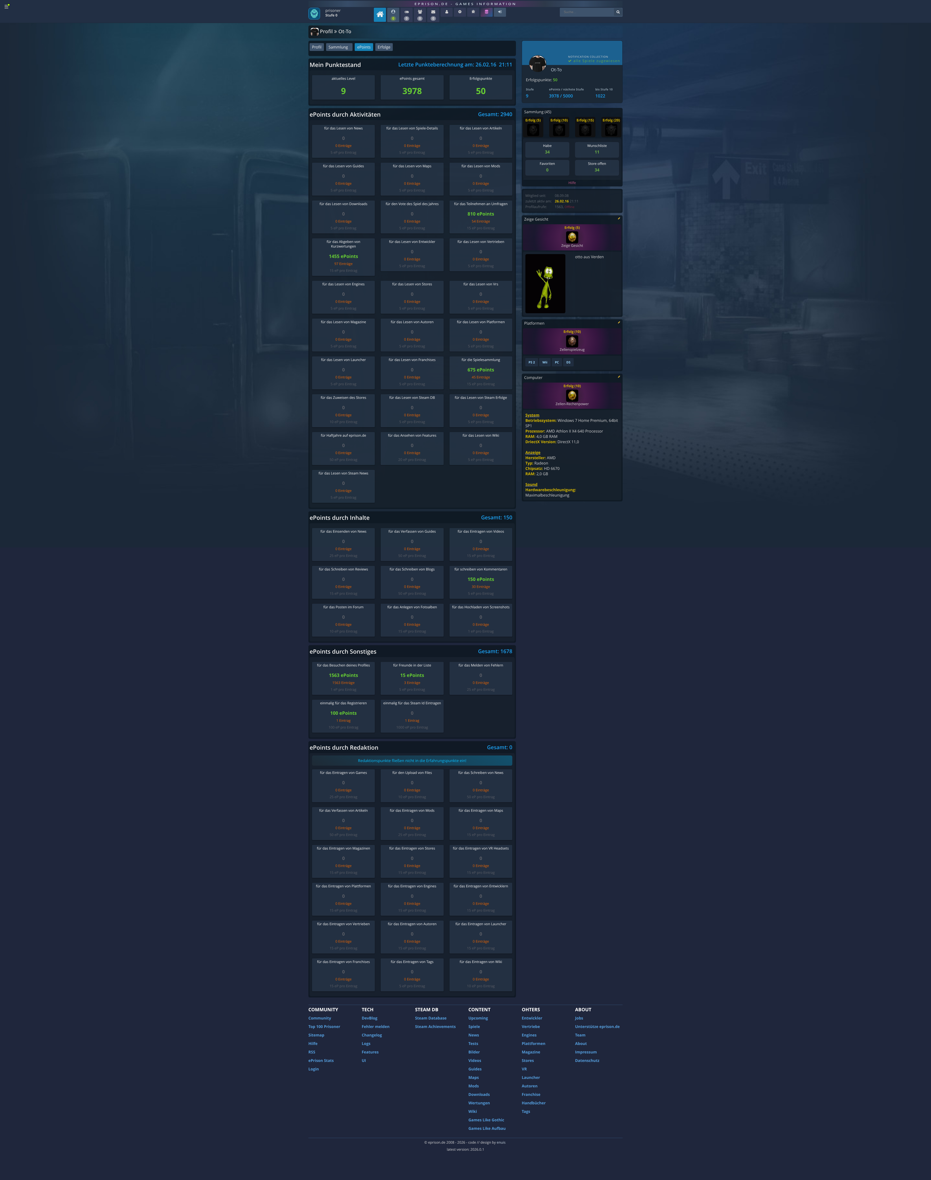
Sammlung (338, 47)
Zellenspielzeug (572, 349)
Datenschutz (587, 1060)
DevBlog (369, 1018)
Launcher (531, 1077)
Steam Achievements (435, 1026)
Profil (316, 47)
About (581, 1043)
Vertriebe (531, 1026)
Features (370, 1052)
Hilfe (572, 183)
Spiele (474, 1026)
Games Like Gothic (486, 1120)
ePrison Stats (321, 1060)
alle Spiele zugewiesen (596, 61)
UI (364, 1060)
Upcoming (478, 1018)
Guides (475, 1069)
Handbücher (534, 1103)
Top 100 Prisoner (324, 1026)
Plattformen (534, 1043)
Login (313, 1069)
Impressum (586, 1052)
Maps (473, 1077)
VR (524, 1069)
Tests (473, 1043)
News (473, 1035)
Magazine (531, 1052)
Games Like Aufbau (487, 1128)
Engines (529, 1035)
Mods (473, 1086)
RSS (311, 1052)
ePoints (363, 47)
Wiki (472, 1111)
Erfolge (384, 47)
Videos (474, 1060)
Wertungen (479, 1103)
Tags (526, 1111)
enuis (501, 1142)
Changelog (372, 1035)
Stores (528, 1060)
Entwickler (532, 1018)
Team (580, 1035)
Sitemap (316, 1035)
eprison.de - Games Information (465, 4)
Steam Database (431, 1018)
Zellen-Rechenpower (572, 404)
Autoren (530, 1086)
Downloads (479, 1094)
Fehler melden (376, 1026)
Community (319, 1018)
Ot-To (556, 70)
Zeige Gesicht (572, 245)
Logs (366, 1043)
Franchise (531, 1094)
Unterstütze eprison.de (597, 1026)
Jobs (579, 1018)
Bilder (474, 1052)
